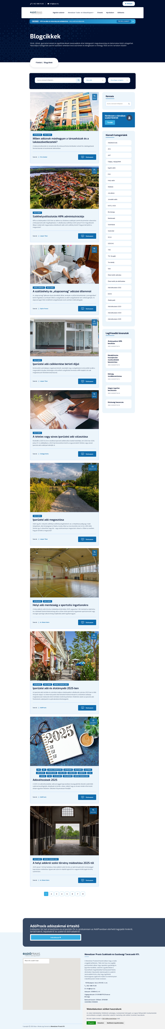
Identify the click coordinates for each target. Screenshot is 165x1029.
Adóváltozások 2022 (114, 287)
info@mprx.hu (91, 989)
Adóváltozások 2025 (61, 684)
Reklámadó (111, 218)
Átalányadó (68, 776)
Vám (109, 269)
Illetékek (88, 769)
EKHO (110, 294)
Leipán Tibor (44, 236)
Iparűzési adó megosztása (48, 519)
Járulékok (40, 773)
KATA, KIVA (62, 773)
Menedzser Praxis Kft (58, 1026)
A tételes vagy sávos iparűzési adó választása (60, 436)
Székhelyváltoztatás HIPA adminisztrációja (58, 216)
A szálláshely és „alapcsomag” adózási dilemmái (62, 291)
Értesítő (100, 13)
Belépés (129, 4)
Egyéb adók (37, 135)
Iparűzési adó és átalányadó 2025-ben (56, 688)
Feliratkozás (55, 937)
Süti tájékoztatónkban (109, 1018)
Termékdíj (111, 262)
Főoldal (39, 62)
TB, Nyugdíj (57, 776)
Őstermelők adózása (114, 275)
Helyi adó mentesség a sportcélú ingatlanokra (60, 605)
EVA (109, 174)
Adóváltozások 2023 (114, 306)
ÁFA (39, 769)
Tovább (110, 122)
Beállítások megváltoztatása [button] (115, 1023)
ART (44, 769)
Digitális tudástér (58, 13)
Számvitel (82, 773)
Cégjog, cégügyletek (54, 769)
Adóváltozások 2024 (114, 313)
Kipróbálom (110, 13)
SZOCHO (42, 776)
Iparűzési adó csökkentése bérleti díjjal (56, 364)
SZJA (89, 773)
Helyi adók (47, 135)
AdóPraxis (43, 708)
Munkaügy (111, 212)
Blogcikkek (48, 62)
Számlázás (72, 773)
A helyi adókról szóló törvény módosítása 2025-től (63, 863)
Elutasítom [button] (101, 1023)
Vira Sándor (43, 157)
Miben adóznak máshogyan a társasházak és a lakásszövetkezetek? (61, 140)
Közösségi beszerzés (116, 402)
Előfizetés (121, 13)
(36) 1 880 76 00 (92, 986)
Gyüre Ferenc (44, 308)
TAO (49, 776)
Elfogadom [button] (91, 1023)
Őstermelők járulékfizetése (116, 281)
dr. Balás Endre (44, 622)
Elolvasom (89, 157)
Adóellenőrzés (39, 287)
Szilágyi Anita (44, 454)
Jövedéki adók (51, 773)
